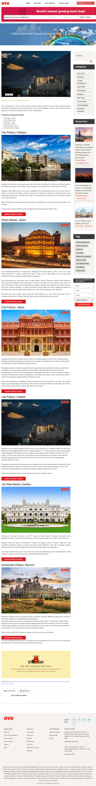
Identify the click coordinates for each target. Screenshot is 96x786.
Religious (80, 94)
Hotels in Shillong (48, 776)
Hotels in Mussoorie (9, 769)
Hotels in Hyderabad (69, 771)
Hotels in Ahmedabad (35, 776)
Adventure (81, 73)
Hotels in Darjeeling (28, 771)
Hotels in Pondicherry (22, 769)
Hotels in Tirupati (73, 774)
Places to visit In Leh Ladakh (61, 681)
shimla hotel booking (83, 256)
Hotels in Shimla (64, 767)
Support (6, 744)
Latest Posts (25, 691)
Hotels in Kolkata (22, 776)
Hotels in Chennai (61, 774)
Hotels (51, 738)
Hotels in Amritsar (59, 778)
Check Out (68, 17)
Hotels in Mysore (16, 771)
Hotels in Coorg (49, 774)
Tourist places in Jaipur (46, 681)
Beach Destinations (82, 242)
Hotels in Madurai (72, 778)
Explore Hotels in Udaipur (13, 214)
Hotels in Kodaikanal (56, 771)
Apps (5, 747)
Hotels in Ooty (43, 767)
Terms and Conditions (11, 735)
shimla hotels (81, 260)
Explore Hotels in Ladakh (14, 478)
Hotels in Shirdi (16, 774)
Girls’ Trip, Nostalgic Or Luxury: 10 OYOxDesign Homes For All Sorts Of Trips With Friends (77, 749)
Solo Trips (81, 98)
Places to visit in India (33, 681)
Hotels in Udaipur (87, 767)
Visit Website (50, 3)
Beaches (80, 77)
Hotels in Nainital (57, 769)
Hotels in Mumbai (45, 769)
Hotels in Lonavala (69, 769)
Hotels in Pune (81, 771)
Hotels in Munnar (81, 769)
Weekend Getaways (33, 747)
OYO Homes (79, 253)
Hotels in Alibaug (85, 776)
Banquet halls (53, 735)
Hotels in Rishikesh (61, 776)
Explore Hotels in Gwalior (14, 559)
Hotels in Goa (7, 767)
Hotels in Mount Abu (42, 771)
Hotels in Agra (27, 774)
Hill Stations (81, 90)
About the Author (10, 691)
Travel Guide (64, 3)
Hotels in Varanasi (73, 776)
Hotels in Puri (17, 767)
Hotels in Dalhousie (85, 774)
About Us (7, 732)
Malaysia (79, 249)
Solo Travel (80, 267)
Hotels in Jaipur (53, 767)
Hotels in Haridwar (10, 776)
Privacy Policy (8, 738)
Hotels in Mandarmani (10, 778)
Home (28, 3)
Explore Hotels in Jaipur (13, 301)
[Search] (91, 61)
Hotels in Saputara (24, 778)
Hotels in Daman (36, 778)
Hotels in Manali (75, 767)
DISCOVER (37, 3)
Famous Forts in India (7, 684)
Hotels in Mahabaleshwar (30, 767)
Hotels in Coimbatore (85, 778)
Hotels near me (43, 780)
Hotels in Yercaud (47, 778)
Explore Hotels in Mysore (13, 638)
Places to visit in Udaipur (19, 681)
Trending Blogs (82, 105)
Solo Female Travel (82, 263)
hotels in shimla (81, 246)
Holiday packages (54, 732)
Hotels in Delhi (34, 769)
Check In (53, 17)
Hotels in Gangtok (38, 774)
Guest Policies (8, 741)
